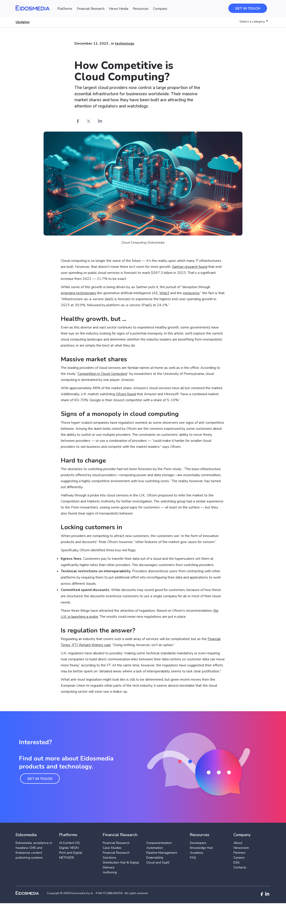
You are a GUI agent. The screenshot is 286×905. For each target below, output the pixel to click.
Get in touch (247, 8)
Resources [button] (141, 8)
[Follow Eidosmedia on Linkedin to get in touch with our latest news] (267, 894)
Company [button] (160, 8)
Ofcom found (126, 394)
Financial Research (116, 843)
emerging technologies (78, 293)
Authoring (110, 872)
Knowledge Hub (201, 848)
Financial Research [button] (91, 8)
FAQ (193, 857)
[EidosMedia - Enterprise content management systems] (31, 893)
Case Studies (112, 848)
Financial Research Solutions (116, 855)
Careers (239, 857)
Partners (239, 853)
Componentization (159, 843)
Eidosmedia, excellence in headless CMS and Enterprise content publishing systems (34, 850)
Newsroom (241, 848)
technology (124, 43)
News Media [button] (118, 8)
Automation (154, 848)
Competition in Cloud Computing (102, 373)
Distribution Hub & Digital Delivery (121, 865)
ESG (236, 862)
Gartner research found (189, 266)
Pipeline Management (161, 853)
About (237, 843)
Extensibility (154, 857)
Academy (196, 853)
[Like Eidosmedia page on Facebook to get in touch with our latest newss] (262, 894)
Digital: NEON (69, 848)
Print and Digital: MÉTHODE (71, 855)
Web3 (164, 293)
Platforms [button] (64, 8)
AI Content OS (69, 843)
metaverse (191, 293)
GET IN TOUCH (40, 779)
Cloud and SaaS (157, 862)
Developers (198, 843)
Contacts (239, 867)
